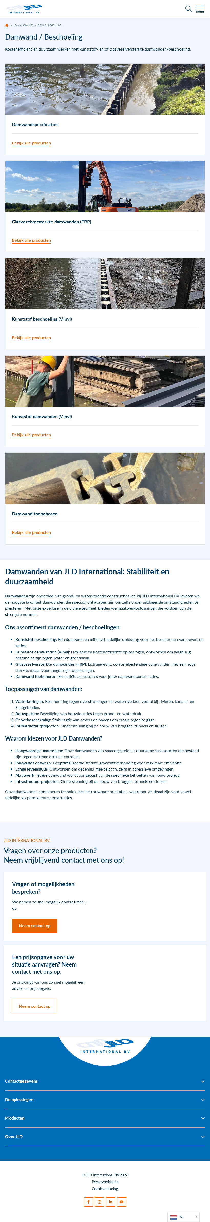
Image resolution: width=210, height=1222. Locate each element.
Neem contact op (34, 926)
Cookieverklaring (105, 1188)
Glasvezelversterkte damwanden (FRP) (50, 664)
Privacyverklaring (105, 1181)
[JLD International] (24, 9)
